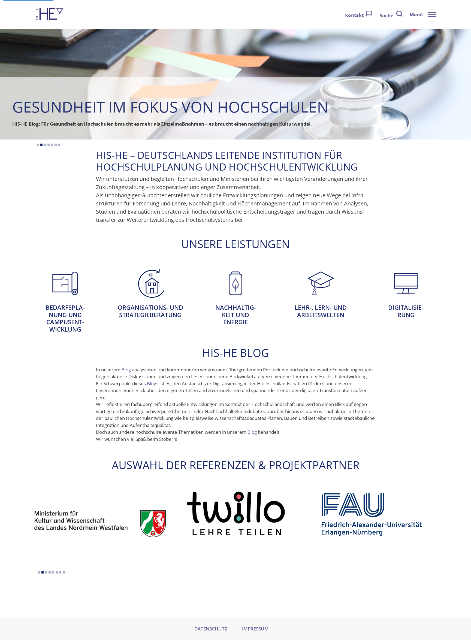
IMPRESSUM (255, 629)
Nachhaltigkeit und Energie (235, 291)
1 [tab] (38, 145)
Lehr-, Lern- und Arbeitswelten (321, 287)
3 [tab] (45, 145)
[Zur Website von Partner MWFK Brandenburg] (371, 522)
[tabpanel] (235, 84)
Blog (126, 369)
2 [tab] (41, 145)
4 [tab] (48, 145)
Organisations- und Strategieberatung (150, 287)
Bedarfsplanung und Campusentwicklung (65, 295)
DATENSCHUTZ (210, 629)
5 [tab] (52, 145)
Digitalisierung (406, 287)
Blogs (152, 383)
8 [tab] (64, 572)
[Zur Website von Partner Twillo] (100, 514)
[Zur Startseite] (49, 14)
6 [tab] (56, 145)
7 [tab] (59, 145)
